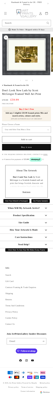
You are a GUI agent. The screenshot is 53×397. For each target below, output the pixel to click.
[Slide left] (21, 80)
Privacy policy (13, 387)
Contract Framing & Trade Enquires (20, 287)
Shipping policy (41, 387)
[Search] (48, 23)
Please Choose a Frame (11, 124)
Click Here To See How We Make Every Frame (26, 250)
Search (8, 275)
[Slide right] (32, 80)
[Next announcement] (48, 3)
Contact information (28, 391)
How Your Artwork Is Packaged (16, 201)
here (45, 154)
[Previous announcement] (5, 3)
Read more (26, 192)
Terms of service (27, 387)
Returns (8, 300)
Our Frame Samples (40, 201)
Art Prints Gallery (15, 383)
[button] (5, 13)
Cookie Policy (11, 318)
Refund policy (45, 383)
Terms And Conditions (14, 306)
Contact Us (10, 324)
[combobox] (26, 23)
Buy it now (26, 147)
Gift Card (9, 281)
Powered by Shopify (29, 383)
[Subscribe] (43, 341)
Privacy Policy (11, 312)
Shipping (9, 293)
